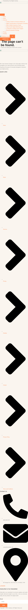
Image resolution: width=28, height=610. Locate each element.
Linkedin (2, 586)
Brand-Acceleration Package (12, 30)
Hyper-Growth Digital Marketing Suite (14, 26)
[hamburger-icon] (2, 15)
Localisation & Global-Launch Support (14, 28)
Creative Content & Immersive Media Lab (15, 21)
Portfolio (5, 33)
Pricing (4, 32)
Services (5, 20)
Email (1, 599)
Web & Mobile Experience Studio (13, 25)
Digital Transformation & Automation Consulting (17, 23)
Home (4, 16)
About (4, 18)
